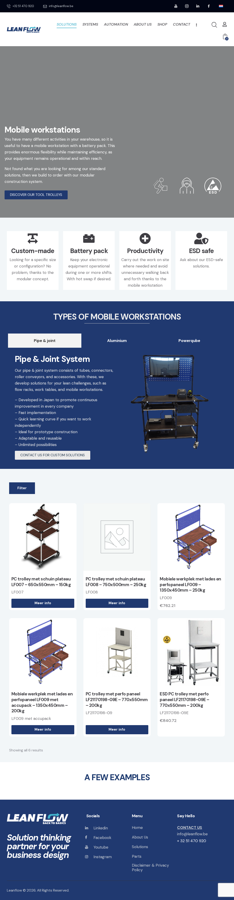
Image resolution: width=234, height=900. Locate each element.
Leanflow (14, 890)
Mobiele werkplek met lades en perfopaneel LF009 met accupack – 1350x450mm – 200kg (42, 702)
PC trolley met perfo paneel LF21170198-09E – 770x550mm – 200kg (117, 699)
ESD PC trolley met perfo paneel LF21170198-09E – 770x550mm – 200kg (184, 699)
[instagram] (187, 6)
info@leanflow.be (192, 833)
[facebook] (209, 6)
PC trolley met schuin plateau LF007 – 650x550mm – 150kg (41, 582)
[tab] (44, 341)
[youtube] (176, 6)
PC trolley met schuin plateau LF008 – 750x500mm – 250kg (116, 582)
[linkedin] (198, 6)
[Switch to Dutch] (221, 6)
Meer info (43, 603)
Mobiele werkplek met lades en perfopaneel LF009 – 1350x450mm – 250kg (190, 584)
